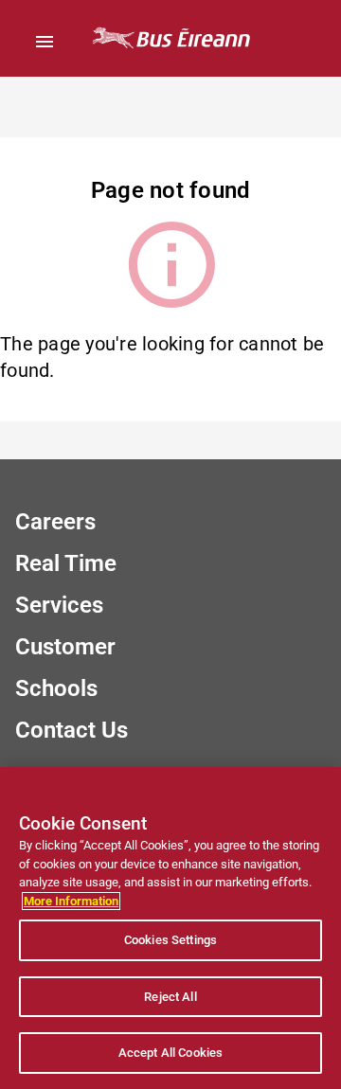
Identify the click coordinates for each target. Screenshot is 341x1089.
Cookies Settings (170, 940)
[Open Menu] (44, 41)
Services (59, 605)
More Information (71, 901)
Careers (55, 522)
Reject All (170, 997)
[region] (170, 928)
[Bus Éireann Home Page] (170, 38)
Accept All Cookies (170, 1052)
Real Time (66, 563)
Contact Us (71, 730)
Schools (56, 688)
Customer (65, 647)
